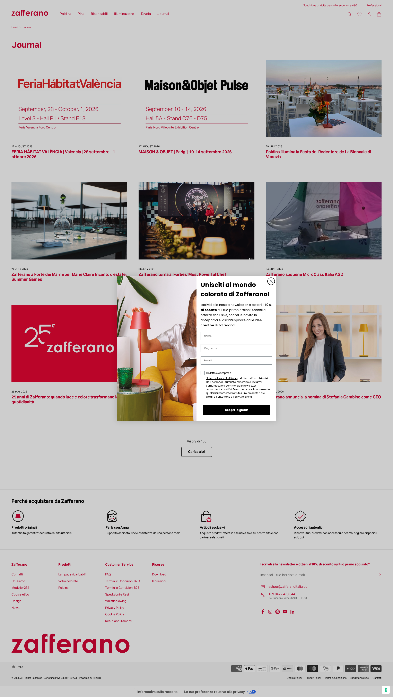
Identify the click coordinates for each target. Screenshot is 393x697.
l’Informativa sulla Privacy (222, 378)
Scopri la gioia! (236, 410)
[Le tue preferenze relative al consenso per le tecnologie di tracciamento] (386, 690)
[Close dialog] (271, 281)
